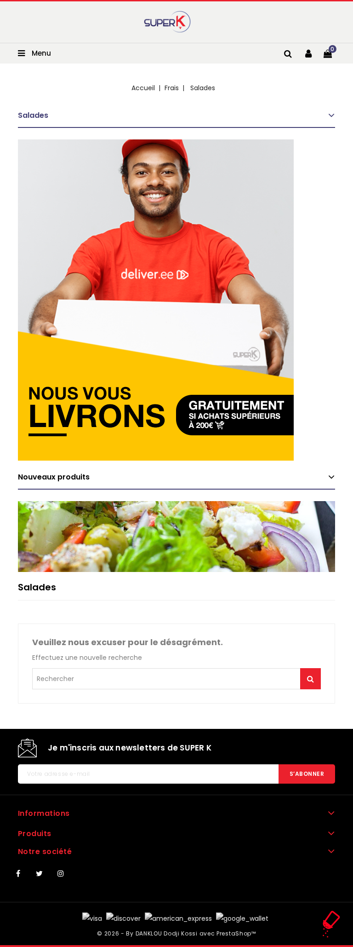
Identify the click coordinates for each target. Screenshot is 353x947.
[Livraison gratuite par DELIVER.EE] (156, 300)
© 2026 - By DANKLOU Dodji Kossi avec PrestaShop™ (176, 933)
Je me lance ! (310, 678)
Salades (33, 115)
